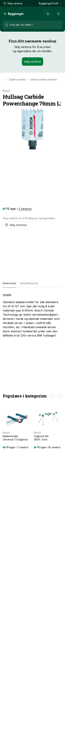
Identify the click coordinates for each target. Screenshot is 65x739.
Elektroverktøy (17, 79)
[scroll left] (52, 396)
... (3, 79)
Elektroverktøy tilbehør (44, 79)
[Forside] (13, 14)
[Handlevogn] (48, 14)
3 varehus (25, 208)
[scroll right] (59, 396)
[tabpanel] (32, 315)
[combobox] (32, 25)
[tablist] (32, 283)
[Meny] (58, 14)
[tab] (9, 283)
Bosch (6, 90)
